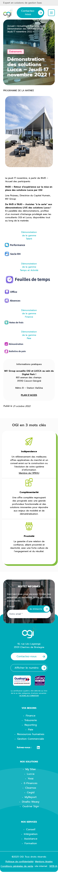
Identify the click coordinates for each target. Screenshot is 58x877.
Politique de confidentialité (19, 861)
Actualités (22, 26)
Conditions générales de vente (17, 866)
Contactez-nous (28, 12)
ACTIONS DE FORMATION (29, 695)
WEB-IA (53, 866)
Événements (36, 26)
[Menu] (51, 12)
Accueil (11, 26)
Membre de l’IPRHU (29, 473)
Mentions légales (44, 861)
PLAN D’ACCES (29, 395)
